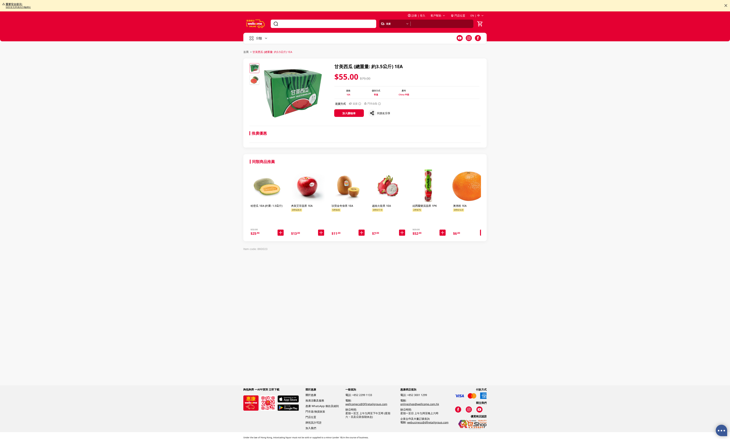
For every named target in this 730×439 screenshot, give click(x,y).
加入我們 (310, 428)
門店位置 (460, 15)
